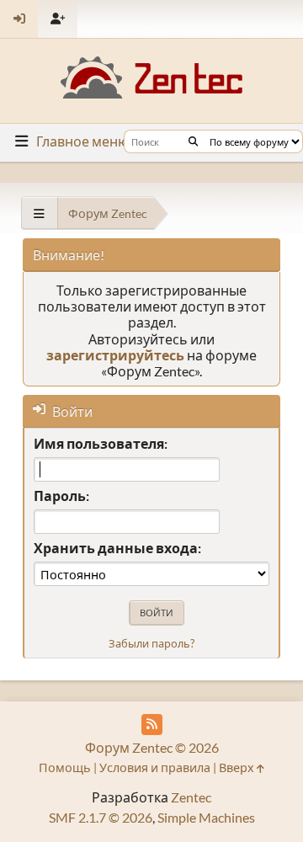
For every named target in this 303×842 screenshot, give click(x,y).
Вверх (238, 767)
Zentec (191, 797)
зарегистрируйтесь (115, 355)
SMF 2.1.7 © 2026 (100, 817)
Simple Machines (206, 817)
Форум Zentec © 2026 (152, 747)
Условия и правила (154, 767)
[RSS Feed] (151, 724)
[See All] (39, 213)
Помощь (65, 767)
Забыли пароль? (151, 643)
